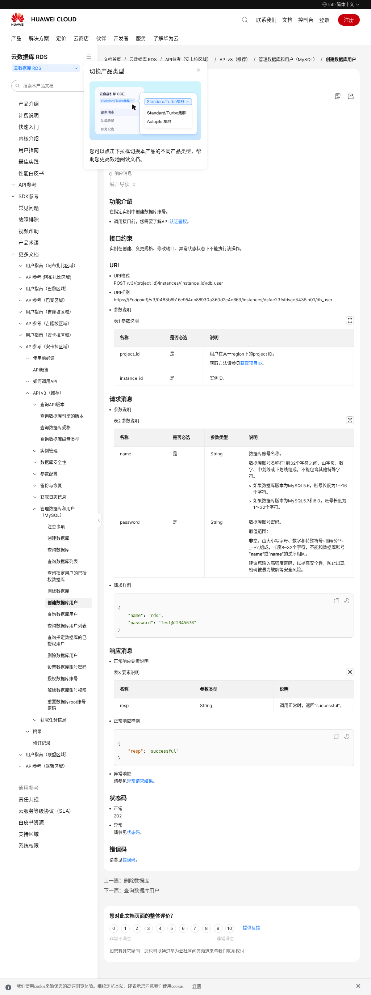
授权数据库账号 (62, 678)
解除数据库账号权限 (67, 690)
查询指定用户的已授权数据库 (67, 576)
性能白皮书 (31, 173)
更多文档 (28, 254)
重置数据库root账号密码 (66, 705)
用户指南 (28, 150)
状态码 (133, 832)
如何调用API (45, 381)
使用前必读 (44, 358)
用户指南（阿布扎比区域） (52, 265)
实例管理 (49, 451)
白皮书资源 (31, 822)
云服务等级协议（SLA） (46, 811)
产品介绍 (28, 104)
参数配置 (49, 474)
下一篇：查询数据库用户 (131, 890)
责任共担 (28, 799)
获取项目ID (251, 363)
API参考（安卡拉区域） (49, 346)
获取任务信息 (53, 720)
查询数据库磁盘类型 (59, 439)
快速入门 (28, 127)
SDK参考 (28, 196)
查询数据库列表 (62, 561)
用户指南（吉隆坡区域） (50, 312)
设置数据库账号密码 (67, 667)
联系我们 (266, 20)
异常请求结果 (140, 781)
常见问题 (28, 208)
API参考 (27, 185)
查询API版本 (52, 404)
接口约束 (123, 136)
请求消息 (123, 161)
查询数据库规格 (55, 427)
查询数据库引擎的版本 (62, 416)
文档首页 (112, 59)
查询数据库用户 (62, 614)
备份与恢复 (51, 485)
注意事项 (56, 527)
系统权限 (28, 845)
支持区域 (28, 834)
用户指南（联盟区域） (47, 754)
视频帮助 (28, 231)
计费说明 (28, 115)
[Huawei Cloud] (43, 19)
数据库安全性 (53, 462)
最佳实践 (28, 161)
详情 (196, 986)
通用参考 (28, 787)
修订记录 (41, 743)
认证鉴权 (178, 221)
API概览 (41, 370)
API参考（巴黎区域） (46, 300)
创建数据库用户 (62, 602)
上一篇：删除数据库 (126, 880)
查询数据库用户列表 (67, 626)
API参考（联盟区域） (46, 766)
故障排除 (28, 219)
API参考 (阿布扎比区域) (48, 277)
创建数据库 (58, 538)
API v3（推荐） (48, 393)
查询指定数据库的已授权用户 (67, 641)
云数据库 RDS (143, 59)
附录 (37, 731)
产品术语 (28, 242)
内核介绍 (28, 138)
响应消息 (123, 173)
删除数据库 (58, 591)
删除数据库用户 (62, 655)
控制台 (305, 20)
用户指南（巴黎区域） (47, 289)
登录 (324, 20)
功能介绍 (123, 124)
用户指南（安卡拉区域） (50, 335)
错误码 (129, 860)
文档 (287, 20)
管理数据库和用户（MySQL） (57, 512)
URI (118, 149)
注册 (349, 20)
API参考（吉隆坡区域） (49, 323)
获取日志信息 (53, 497)
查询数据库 (58, 550)
